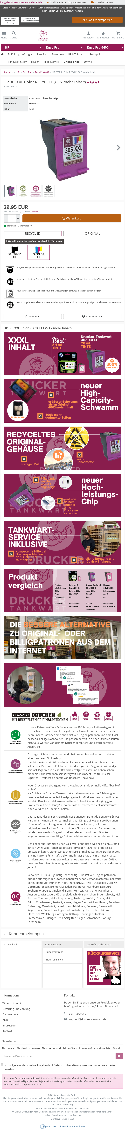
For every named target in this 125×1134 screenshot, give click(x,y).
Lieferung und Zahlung (16, 1009)
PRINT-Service (76, 54)
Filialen (35, 62)
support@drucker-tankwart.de (87, 1019)
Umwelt (88, 62)
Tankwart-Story (17, 62)
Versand (35, 211)
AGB (5, 1020)
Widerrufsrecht (11, 1003)
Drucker (42, 54)
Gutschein (57, 54)
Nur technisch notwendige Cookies (10, 20)
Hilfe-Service (51, 62)
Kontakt (7, 1031)
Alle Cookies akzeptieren (97, 20)
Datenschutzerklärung (27, 1078)
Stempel (95, 54)
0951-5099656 (77, 1014)
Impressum (9, 1025)
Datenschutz (10, 1014)
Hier (54, 1111)
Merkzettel (34, 316)
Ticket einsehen (54, 959)
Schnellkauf (10, 944)
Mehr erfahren (75, 10)
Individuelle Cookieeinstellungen (30, 19)
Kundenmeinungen (26, 933)
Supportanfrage (54, 951)
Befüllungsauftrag (19, 54)
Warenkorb (73, 218)
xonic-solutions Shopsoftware (70, 1126)
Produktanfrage (94, 316)
